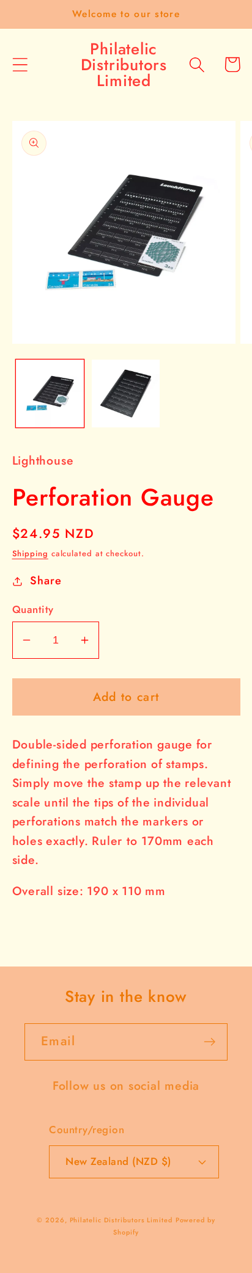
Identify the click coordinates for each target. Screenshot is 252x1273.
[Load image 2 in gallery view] (126, 393)
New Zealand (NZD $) (118, 1161)
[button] (19, 64)
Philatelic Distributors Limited (121, 1220)
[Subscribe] (209, 1042)
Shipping (30, 553)
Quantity (33, 610)
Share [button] (45, 581)
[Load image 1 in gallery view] (50, 393)
